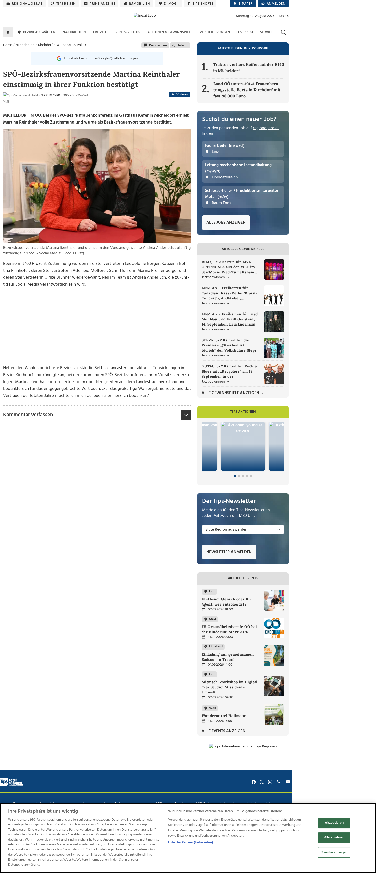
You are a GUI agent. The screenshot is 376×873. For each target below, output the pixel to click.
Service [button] (266, 32)
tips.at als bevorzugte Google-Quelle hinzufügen (101, 58)
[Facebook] (254, 782)
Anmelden (276, 4)
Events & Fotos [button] (127, 32)
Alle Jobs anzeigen (226, 222)
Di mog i (171, 4)
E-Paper (246, 4)
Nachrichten (25, 45)
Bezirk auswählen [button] (39, 32)
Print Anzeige (102, 4)
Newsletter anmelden (229, 552)
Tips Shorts (203, 4)
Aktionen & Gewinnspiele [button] (169, 32)
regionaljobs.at (27, 4)
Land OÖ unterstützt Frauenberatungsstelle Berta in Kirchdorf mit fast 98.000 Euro (247, 89)
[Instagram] (270, 782)
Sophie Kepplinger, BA (58, 94)
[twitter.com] (262, 782)
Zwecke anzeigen (334, 852)
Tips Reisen (66, 4)
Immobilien (139, 4)
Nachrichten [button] (74, 32)
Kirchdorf (45, 45)
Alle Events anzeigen (224, 731)
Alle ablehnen (334, 837)
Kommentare (158, 45)
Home (7, 45)
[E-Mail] (289, 782)
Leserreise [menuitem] (245, 32)
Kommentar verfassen (28, 415)
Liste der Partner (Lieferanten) (190, 842)
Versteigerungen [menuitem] (215, 32)
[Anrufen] (279, 782)
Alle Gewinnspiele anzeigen (231, 393)
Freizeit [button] (99, 32)
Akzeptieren (334, 823)
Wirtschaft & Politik (71, 45)
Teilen (181, 45)
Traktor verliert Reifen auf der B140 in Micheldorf (248, 67)
